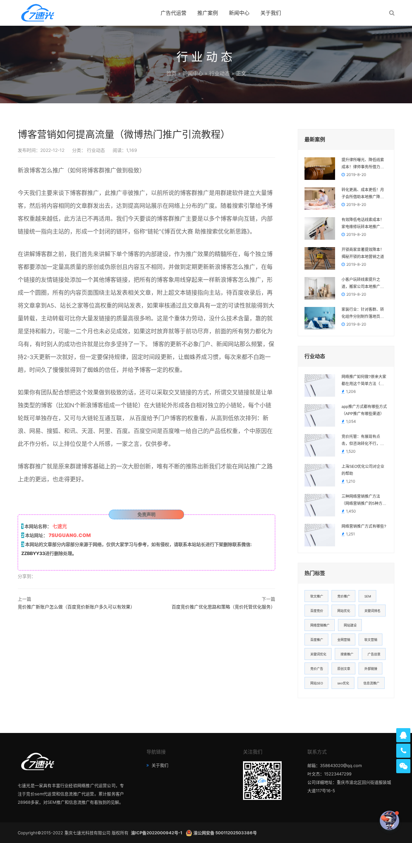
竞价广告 (316, 669)
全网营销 (343, 640)
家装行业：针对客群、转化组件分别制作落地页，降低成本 (363, 313)
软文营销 (370, 640)
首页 (171, 73)
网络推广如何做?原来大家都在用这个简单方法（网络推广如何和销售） (364, 381)
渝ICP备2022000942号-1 (157, 832)
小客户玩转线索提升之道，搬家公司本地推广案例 (363, 283)
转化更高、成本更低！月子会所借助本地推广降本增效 (363, 194)
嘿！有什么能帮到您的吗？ (353, 820)
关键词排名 (372, 611)
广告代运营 (173, 13)
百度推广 (316, 640)
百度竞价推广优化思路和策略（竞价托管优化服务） (223, 606)
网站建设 (350, 625)
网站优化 (343, 611)
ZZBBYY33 (33, 553)
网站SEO (316, 683)
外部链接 (370, 669)
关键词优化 (318, 654)
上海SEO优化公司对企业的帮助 (363, 470)
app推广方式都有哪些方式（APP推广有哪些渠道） (364, 410)
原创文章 (343, 669)
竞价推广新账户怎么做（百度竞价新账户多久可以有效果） (76, 606)
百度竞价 (316, 611)
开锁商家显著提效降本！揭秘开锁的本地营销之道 (363, 253)
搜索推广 (347, 654)
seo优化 (343, 683)
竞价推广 (343, 596)
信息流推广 (371, 683)
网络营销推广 (320, 625)
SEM (367, 596)
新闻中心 (239, 13)
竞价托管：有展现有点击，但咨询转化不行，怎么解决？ (363, 440)
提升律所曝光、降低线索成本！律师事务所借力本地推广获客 (363, 164)
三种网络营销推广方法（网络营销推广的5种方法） (362, 500)
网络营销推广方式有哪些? (364, 526)
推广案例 (207, 13)
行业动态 (219, 73)
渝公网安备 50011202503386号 (225, 832)
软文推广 (316, 596)
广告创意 (374, 654)
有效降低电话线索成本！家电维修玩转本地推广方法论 (363, 224)
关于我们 (270, 13)
